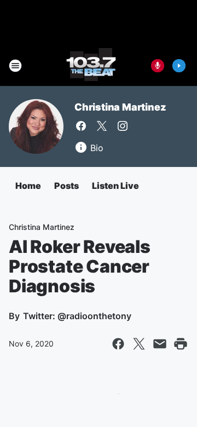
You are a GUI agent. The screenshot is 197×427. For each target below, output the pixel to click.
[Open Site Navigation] (15, 65)
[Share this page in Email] (159, 343)
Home (28, 185)
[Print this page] (180, 343)
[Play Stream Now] (179, 65)
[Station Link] (91, 65)
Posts (66, 185)
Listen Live (115, 185)
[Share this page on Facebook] (118, 343)
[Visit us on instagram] (122, 125)
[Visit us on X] (101, 125)
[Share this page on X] (139, 343)
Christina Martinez (120, 107)
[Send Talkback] (157, 65)
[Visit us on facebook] (81, 125)
